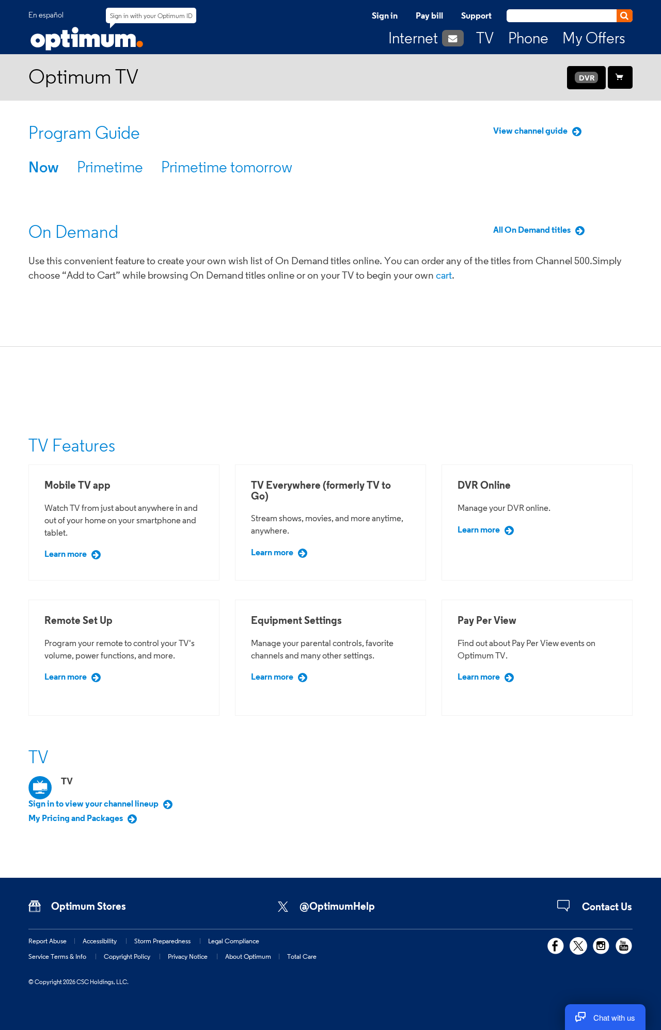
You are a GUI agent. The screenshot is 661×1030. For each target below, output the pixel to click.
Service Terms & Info (57, 956)
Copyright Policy (127, 956)
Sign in (385, 15)
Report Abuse (47, 941)
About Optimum (248, 956)
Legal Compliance (233, 941)
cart (444, 275)
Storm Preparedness (162, 941)
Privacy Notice (188, 956)
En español (46, 15)
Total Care (302, 956)
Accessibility (100, 941)
